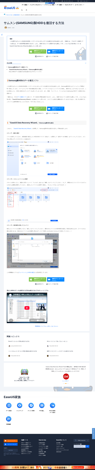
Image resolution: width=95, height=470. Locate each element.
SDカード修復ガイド (26, 442)
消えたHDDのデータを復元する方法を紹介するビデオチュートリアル (25, 71)
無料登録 (11, 450)
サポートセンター (84, 1)
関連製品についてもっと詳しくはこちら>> (46, 326)
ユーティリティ (78, 5)
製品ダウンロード (44, 1)
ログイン (14, 452)
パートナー (56, 1)
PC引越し (41, 450)
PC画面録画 (41, 453)
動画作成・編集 (42, 451)
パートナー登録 (60, 444)
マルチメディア (68, 5)
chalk (13, 27)
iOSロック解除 (42, 455)
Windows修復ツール (26, 444)
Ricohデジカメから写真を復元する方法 (18, 341)
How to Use (9, 14)
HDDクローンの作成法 (26, 451)
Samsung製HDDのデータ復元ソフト (18, 67)
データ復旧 (24, 5)
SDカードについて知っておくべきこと (57, 341)
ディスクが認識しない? (26, 446)
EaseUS (11, 7)
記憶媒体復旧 (16, 14)
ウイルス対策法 (25, 448)
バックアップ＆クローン (36, 5)
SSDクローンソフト (26, 453)
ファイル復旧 (42, 444)
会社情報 (58, 442)
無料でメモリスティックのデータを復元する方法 (60, 351)
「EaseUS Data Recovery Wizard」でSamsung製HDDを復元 (25, 69)
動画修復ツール (25, 450)
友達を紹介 (58, 451)
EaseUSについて (61, 440)
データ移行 (59, 5)
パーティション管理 (49, 5)
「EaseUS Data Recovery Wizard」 (22, 128)
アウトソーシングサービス (62, 450)
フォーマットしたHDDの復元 (26, 272)
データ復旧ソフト (22, 97)
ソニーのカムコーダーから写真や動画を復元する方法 (22, 351)
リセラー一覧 (59, 446)
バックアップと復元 (43, 448)
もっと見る (65, 381)
